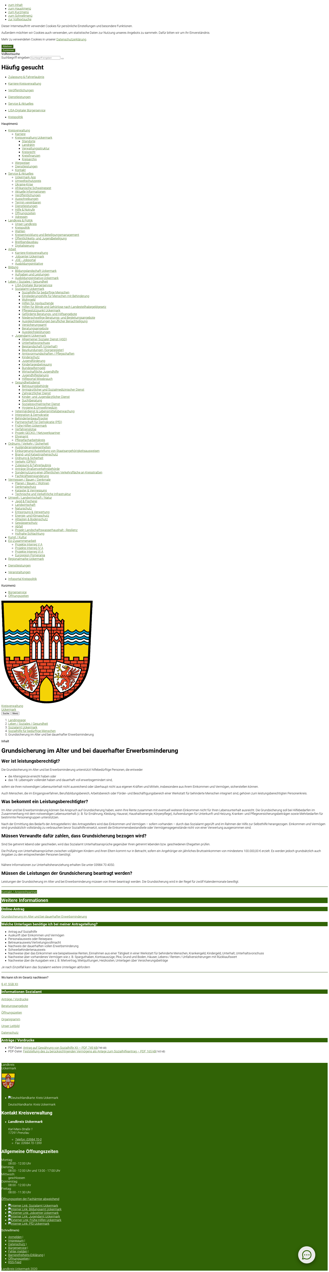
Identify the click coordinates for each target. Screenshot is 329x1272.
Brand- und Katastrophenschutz (36, 454)
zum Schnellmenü (20, 15)
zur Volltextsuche (19, 19)
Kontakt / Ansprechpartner (19, 892)
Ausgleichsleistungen (36, 332)
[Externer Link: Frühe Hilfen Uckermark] (168, 1220)
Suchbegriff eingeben (15, 57)
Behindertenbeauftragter (31, 418)
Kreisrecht (28, 152)
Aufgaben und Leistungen (32, 274)
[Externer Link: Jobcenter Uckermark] (168, 1213)
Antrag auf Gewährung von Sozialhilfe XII (60, 1047)
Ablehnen (7, 46)
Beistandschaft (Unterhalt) (40, 346)
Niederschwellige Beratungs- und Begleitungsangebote (58, 317)
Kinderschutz (31, 357)
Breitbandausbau (26, 242)
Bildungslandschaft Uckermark (36, 271)
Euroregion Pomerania (30, 555)
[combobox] (45, 58)
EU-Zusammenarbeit (22, 541)
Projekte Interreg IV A (29, 548)
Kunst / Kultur (17, 537)
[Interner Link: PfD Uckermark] (168, 1223)
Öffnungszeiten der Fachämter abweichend (30, 1199)
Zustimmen (8, 50)
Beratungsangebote (35, 328)
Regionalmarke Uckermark (26, 559)
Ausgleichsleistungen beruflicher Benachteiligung (55, 321)
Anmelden (15, 1237)
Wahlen (20, 231)
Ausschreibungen (26, 199)
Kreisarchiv (29, 159)
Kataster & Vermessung (31, 490)
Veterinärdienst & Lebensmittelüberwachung (45, 411)
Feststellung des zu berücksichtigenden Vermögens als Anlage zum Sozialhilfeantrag (89, 1051)
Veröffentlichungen (28, 195)
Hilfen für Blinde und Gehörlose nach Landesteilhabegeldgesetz (64, 307)
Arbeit (12, 249)
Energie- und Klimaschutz (32, 515)
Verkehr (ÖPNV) (25, 461)
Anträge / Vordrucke (14, 999)
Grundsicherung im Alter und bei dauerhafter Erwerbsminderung (44, 916)
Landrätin (28, 145)
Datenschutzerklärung (71, 39)
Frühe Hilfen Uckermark (31, 425)
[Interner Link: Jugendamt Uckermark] (168, 1216)
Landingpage (17, 720)
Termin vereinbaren (28, 202)
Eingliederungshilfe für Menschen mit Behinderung (55, 296)
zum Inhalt (15, 5)
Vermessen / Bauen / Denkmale (29, 479)
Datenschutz (10, 1032)
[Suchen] (62, 58)
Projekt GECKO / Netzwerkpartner (37, 433)
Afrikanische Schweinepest (33, 188)
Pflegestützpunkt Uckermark (41, 310)
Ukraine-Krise (24, 184)
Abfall (19, 526)
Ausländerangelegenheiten (33, 447)
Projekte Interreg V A (28, 544)
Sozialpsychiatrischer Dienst (41, 404)
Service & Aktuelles (20, 173)
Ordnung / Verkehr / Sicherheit (28, 443)
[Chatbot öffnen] (306, 1254)
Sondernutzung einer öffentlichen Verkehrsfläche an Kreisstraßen (58, 472)
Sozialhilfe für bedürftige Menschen (45, 292)
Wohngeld (28, 299)
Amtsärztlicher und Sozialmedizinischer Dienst (53, 389)
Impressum (16, 1240)
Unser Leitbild (10, 1026)
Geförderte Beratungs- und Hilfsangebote (49, 314)
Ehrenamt (21, 436)
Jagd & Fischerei (26, 501)
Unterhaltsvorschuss (36, 343)
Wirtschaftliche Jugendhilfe (40, 371)
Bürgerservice (17, 592)
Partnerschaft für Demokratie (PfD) (38, 422)
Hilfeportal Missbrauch (37, 379)
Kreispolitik (22, 227)
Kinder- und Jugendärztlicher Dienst (46, 397)
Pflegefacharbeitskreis (30, 440)
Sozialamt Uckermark (29, 289)
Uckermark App (25, 177)
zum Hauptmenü (19, 8)
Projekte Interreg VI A (29, 551)
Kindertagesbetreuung (37, 364)
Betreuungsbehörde (35, 386)
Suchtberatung (32, 400)
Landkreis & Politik (20, 220)
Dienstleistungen (26, 166)
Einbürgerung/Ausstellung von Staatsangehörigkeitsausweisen (57, 451)
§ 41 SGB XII (9, 984)
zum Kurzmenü (18, 12)
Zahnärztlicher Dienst (36, 393)
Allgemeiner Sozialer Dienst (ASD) (44, 339)
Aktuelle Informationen (30, 191)
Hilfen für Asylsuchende (38, 303)
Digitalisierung (24, 245)
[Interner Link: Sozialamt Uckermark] (168, 1205)
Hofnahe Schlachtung (29, 533)
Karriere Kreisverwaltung (31, 253)
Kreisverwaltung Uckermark (33, 137)
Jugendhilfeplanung (35, 375)
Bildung (13, 267)
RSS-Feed (14, 1262)
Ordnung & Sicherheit (29, 458)
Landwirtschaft (25, 505)
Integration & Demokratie (32, 415)
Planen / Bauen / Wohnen (32, 483)
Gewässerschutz (26, 523)
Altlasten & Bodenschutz (31, 519)
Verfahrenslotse (25, 429)
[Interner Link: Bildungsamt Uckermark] (168, 1209)
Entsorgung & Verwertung (32, 512)
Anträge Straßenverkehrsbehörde (37, 469)
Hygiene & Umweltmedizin (39, 407)
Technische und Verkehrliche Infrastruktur (43, 494)
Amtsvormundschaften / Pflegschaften (48, 353)
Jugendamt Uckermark (30, 335)
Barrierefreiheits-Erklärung (25, 1255)
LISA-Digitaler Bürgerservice (33, 285)
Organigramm (10, 1019)
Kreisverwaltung (19, 130)
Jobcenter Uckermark (29, 256)
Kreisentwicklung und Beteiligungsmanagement (47, 235)
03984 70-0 (28, 1139)
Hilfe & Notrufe (25, 209)
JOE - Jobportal (25, 260)
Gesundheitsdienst (27, 382)
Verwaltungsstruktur (36, 148)
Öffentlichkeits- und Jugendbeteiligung (41, 238)
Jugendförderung (33, 361)
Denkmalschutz (25, 487)
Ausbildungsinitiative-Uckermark (37, 278)
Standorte (28, 141)
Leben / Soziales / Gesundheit (28, 281)
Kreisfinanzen (31, 155)
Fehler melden (17, 1251)
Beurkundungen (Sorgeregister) (43, 350)
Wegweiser (22, 163)
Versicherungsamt (34, 325)
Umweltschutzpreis (28, 181)
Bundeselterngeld (33, 368)
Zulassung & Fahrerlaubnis (33, 465)
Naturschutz (23, 508)
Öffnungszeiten (25, 213)
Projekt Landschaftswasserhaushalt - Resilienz (46, 530)
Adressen (21, 217)
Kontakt (20, 170)
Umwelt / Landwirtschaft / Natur (30, 497)
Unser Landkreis (26, 224)
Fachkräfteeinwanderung (32, 476)
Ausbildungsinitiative (29, 263)
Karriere (20, 134)
